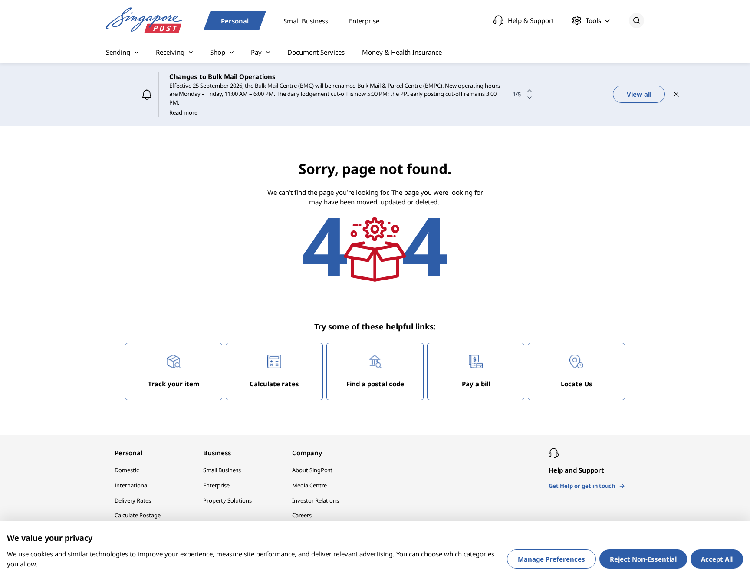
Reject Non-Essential (643, 559)
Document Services (316, 52)
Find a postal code (375, 383)
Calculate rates (274, 383)
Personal (235, 20)
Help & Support (531, 20)
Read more (183, 112)
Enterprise (364, 20)
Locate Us (576, 383)
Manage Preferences (551, 559)
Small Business (305, 20)
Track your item (174, 383)
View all (639, 94)
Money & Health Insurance (402, 52)
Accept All (717, 559)
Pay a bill (476, 383)
